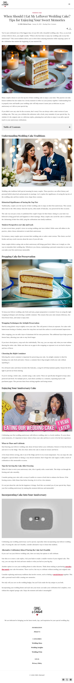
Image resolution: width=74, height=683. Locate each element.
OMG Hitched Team (25, 24)
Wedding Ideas (37, 643)
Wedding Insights (37, 647)
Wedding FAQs (37, 12)
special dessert (58, 574)
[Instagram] (70, 679)
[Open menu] (70, 4)
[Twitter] (67, 679)
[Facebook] (63, 679)
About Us (37, 632)
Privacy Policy (37, 663)
